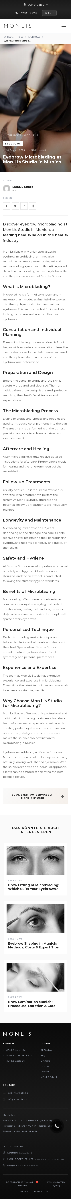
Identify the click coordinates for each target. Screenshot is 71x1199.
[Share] (32, 206)
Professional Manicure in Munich (20, 1131)
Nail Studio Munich (13, 1120)
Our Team (46, 1066)
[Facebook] (6, 206)
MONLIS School (49, 1077)
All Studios (46, 1050)
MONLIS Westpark (15, 1060)
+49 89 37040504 (18, 1092)
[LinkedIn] (24, 206)
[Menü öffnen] (63, 26)
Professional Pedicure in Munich (19, 1125)
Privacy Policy (42, 1191)
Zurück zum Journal (23, 135)
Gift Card (45, 1060)
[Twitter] (15, 206)
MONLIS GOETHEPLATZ (19, 1055)
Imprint (25, 1191)
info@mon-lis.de (17, 1099)
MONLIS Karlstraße (15, 1050)
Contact (45, 1071)
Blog (43, 1055)
